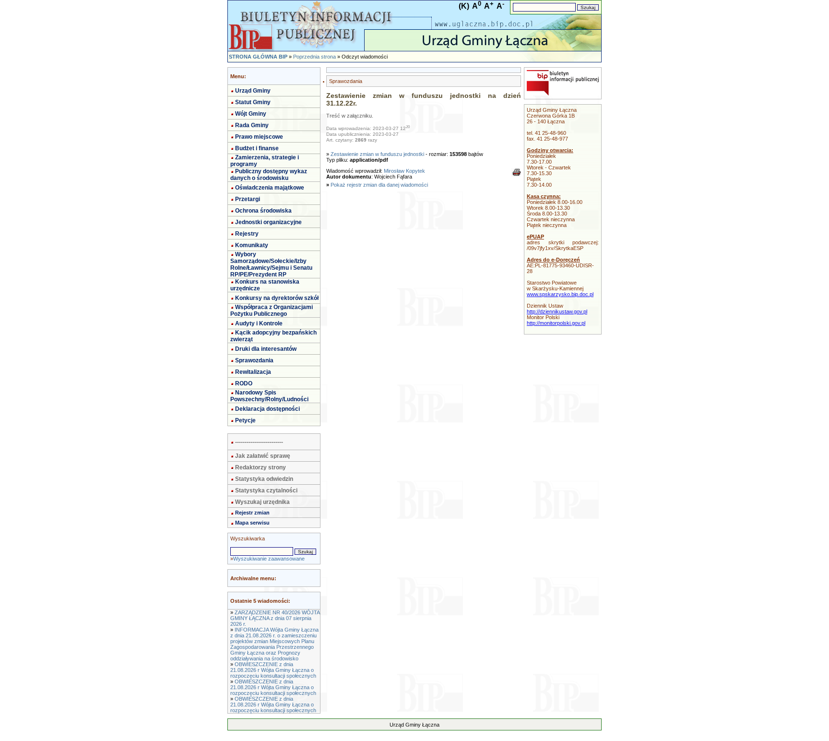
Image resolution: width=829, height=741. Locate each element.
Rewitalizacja (253, 372)
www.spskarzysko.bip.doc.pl (560, 294)
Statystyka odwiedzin (264, 479)
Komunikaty (251, 245)
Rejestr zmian (252, 512)
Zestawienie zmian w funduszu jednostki (377, 154)
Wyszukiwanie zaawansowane (269, 559)
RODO (243, 383)
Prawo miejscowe (259, 136)
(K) (464, 6)
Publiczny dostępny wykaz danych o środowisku (268, 174)
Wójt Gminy (250, 113)
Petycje (245, 420)
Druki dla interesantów (265, 349)
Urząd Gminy (253, 90)
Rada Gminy (252, 125)
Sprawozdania (254, 360)
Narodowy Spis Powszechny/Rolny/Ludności (269, 396)
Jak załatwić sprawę (262, 456)
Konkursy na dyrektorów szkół (277, 298)
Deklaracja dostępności (267, 409)
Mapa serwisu (252, 523)
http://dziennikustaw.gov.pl (557, 311)
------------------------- (259, 442)
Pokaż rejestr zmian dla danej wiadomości (379, 185)
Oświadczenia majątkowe (269, 187)
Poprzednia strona (314, 57)
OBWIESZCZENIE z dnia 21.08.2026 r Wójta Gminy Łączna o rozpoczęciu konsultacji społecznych (273, 670)
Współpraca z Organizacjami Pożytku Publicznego (271, 310)
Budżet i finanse (257, 148)
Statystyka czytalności (266, 490)
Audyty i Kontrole (259, 323)
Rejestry (247, 233)
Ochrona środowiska (263, 210)
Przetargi (247, 199)
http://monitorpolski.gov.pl (556, 323)
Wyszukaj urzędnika (262, 502)
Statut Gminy (253, 102)
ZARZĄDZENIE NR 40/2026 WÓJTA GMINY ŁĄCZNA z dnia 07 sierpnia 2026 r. (275, 618)
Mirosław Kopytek (404, 171)
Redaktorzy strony (260, 467)
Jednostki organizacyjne (268, 222)
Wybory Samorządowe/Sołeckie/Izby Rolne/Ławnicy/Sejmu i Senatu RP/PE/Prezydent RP (271, 264)
